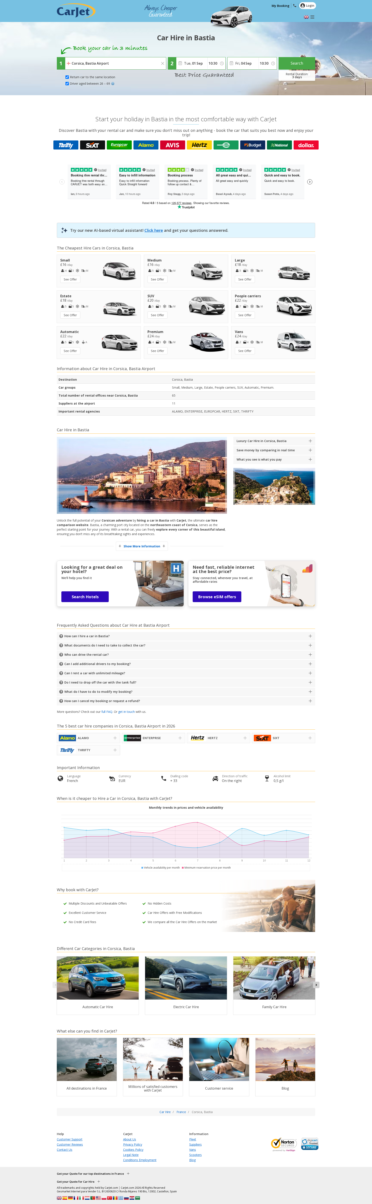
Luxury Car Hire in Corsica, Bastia (262, 441)
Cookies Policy (133, 1150)
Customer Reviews (70, 1144)
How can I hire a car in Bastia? (87, 636)
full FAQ (106, 712)
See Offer (70, 279)
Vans (192, 1150)
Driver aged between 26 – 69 (90, 83)
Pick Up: (71, 60)
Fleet (192, 1139)
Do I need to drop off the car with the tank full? (100, 682)
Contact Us (64, 1150)
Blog (192, 1160)
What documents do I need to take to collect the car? (104, 645)
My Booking (280, 6)
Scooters (195, 1155)
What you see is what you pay (259, 459)
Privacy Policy (132, 1144)
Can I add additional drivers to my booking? (97, 664)
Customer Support (69, 1139)
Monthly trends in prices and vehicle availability (186, 807)
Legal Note (131, 1155)
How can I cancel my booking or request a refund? (102, 701)
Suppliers (195, 1144)
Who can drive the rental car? (86, 655)
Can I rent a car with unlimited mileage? (94, 673)
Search (297, 63)
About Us (129, 1139)
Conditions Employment (140, 1160)
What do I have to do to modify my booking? (98, 692)
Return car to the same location (92, 77)
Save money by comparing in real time (266, 450)
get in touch (126, 712)
